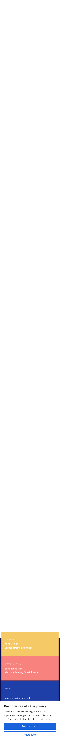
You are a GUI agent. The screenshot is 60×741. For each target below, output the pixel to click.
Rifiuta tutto (30, 734)
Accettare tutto (30, 726)
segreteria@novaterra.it (17, 698)
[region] (30, 721)
